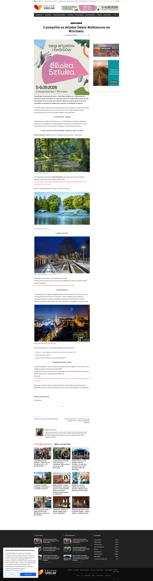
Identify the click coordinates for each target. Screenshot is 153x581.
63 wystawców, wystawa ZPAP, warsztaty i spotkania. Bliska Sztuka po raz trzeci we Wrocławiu (61, 464)
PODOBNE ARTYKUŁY (43, 444)
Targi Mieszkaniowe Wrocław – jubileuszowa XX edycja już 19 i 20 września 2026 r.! (42, 463)
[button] (115, 15)
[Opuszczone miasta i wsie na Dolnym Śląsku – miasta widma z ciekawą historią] (80, 502)
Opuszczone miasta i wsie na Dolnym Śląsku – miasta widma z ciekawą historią (80, 511)
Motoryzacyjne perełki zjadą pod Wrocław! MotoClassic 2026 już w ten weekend (41, 512)
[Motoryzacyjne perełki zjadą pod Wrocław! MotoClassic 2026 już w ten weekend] (42, 502)
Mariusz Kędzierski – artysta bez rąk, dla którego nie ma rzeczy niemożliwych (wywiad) (77, 420)
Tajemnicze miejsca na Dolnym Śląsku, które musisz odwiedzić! (60, 511)
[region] (20, 563)
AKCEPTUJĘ (28, 574)
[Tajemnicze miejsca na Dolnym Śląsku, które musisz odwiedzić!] (61, 502)
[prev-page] (35, 518)
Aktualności (36, 458)
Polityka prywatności (17, 570)
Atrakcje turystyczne (57, 507)
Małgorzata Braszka (71, 35)
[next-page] (37, 518)
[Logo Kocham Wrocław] (47, 572)
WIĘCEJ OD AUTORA (62, 444)
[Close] (37, 549)
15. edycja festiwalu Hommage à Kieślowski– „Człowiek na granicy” (42, 487)
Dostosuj (12, 574)
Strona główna (37, 20)
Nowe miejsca (79, 23)
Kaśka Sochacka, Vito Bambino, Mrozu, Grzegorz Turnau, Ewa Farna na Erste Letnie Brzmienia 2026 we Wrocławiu (79, 465)
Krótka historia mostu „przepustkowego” (46, 419)
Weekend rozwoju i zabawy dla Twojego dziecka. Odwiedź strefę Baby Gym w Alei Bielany (80, 487)
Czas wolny (44, 20)
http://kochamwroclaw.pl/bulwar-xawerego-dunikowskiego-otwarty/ (54, 285)
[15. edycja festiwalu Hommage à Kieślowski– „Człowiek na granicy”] (42, 478)
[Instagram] (118, 1)
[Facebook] (116, 1)
